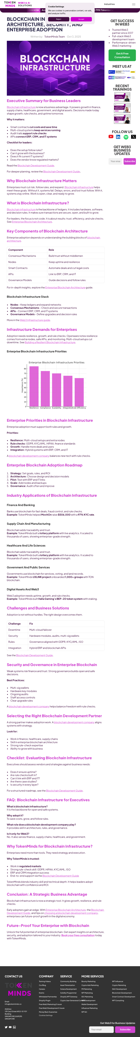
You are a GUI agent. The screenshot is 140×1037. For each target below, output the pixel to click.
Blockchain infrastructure (21, 107)
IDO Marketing (87, 997)
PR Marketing (86, 989)
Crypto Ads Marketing (90, 985)
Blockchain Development (122, 993)
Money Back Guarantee (48, 1012)
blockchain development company (29, 455)
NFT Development (88, 1000)
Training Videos (45, 981)
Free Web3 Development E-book (52, 1008)
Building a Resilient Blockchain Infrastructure (50, 342)
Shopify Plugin (44, 1000)
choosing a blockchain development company (71, 912)
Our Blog (42, 985)
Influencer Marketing (89, 1008)
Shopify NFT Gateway (68, 997)
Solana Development (68, 989)
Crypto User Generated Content (72, 1000)
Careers (42, 989)
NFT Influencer (117, 981)
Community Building (68, 981)
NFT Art (84, 1012)
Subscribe (129, 161)
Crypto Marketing (119, 985)
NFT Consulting (118, 1000)
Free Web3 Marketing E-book (50, 1004)
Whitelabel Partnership (48, 997)
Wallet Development (89, 1004)
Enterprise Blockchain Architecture (32, 221)
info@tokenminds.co (13, 1004)
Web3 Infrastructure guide (35, 320)
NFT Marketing (87, 993)
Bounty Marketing (88, 981)
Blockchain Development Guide (36, 165)
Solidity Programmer (68, 993)
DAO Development (119, 989)
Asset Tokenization (67, 985)
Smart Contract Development (123, 997)
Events (41, 993)
